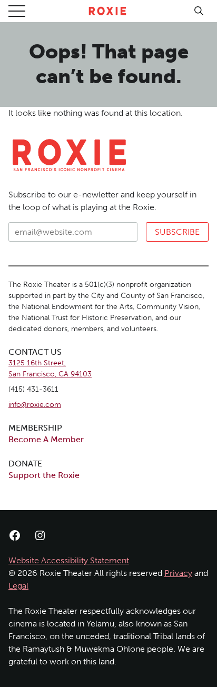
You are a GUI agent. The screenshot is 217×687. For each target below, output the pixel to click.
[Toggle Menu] (16, 11)
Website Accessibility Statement (68, 560)
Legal (18, 586)
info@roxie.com (34, 404)
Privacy (178, 573)
